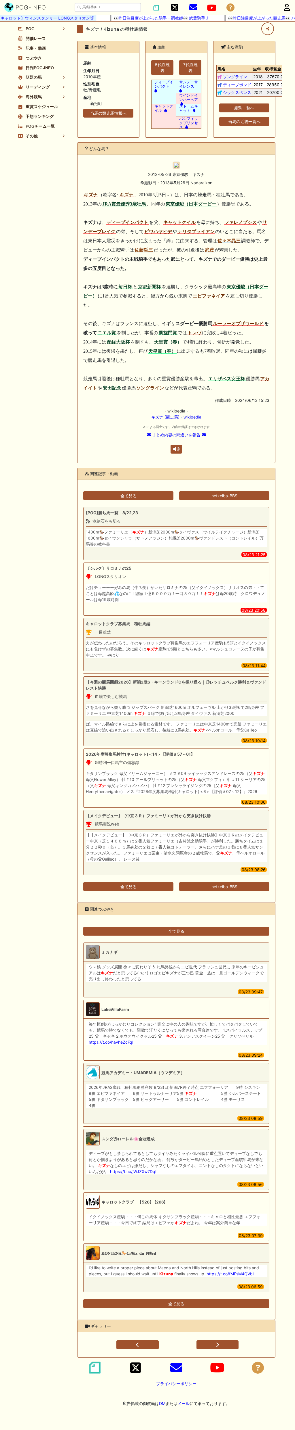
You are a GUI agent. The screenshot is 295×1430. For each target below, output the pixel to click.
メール (183, 1403)
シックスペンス (237, 92)
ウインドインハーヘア (188, 97)
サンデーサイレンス (188, 84)
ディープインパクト (163, 84)
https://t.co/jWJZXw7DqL (134, 1171)
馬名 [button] (222, 68)
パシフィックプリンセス (188, 122)
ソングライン (235, 76)
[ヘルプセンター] (230, 7)
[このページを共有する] (267, 28)
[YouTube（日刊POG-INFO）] (211, 7)
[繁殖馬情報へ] (181, 104)
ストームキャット (188, 108)
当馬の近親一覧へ (244, 121)
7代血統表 (190, 67)
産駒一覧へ (244, 107)
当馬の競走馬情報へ (108, 113)
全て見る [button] (128, 495)
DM (162, 1403)
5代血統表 (162, 67)
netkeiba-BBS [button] (224, 495)
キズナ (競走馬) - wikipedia (176, 416)
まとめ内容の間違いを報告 (176, 434)
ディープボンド (237, 84)
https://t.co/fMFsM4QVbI (230, 1273)
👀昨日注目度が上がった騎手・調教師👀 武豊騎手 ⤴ (150, 18)
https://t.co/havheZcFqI (111, 1042)
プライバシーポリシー (176, 1383)
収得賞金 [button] (273, 68)
